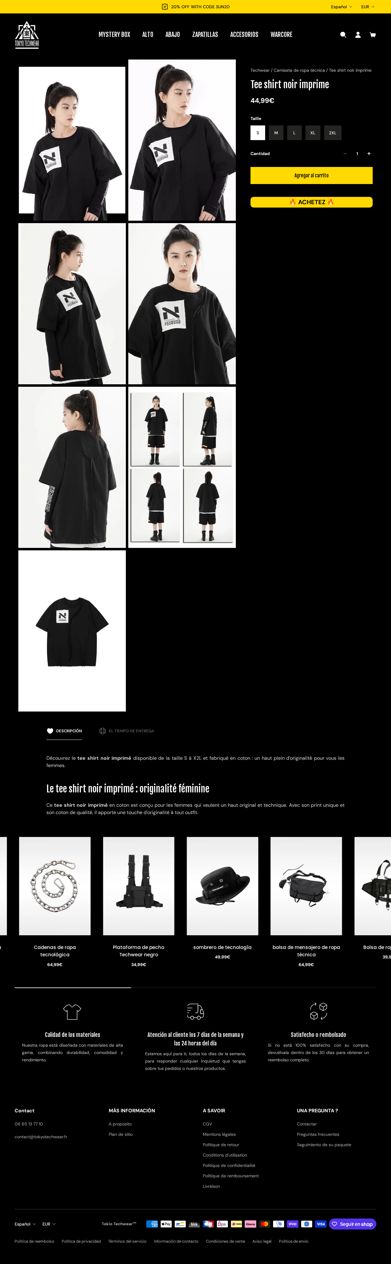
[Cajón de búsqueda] (343, 35)
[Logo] (27, 34)
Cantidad (260, 153)
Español (339, 6)
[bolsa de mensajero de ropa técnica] (224, 886)
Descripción (69, 730)
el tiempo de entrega (131, 730)
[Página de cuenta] (358, 35)
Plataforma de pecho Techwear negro (56, 951)
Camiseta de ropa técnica (300, 70)
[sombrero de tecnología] (140, 886)
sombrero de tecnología (140, 947)
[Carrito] (372, 35)
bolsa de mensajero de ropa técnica (224, 951)
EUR (365, 6)
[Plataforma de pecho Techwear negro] (56, 886)
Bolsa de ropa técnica (307, 947)
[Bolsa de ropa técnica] (308, 886)
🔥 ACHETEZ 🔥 (311, 202)
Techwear (260, 70)
